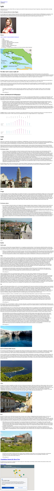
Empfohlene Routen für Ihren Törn (10, 459)
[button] (3, 1)
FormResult (2, 2)
